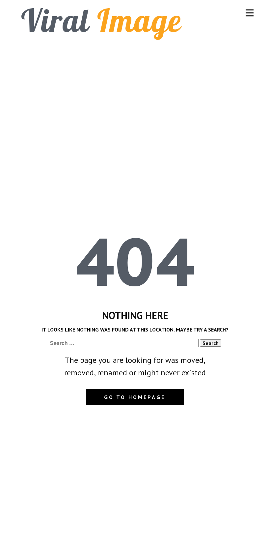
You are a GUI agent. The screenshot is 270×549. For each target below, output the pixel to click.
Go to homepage (134, 397)
